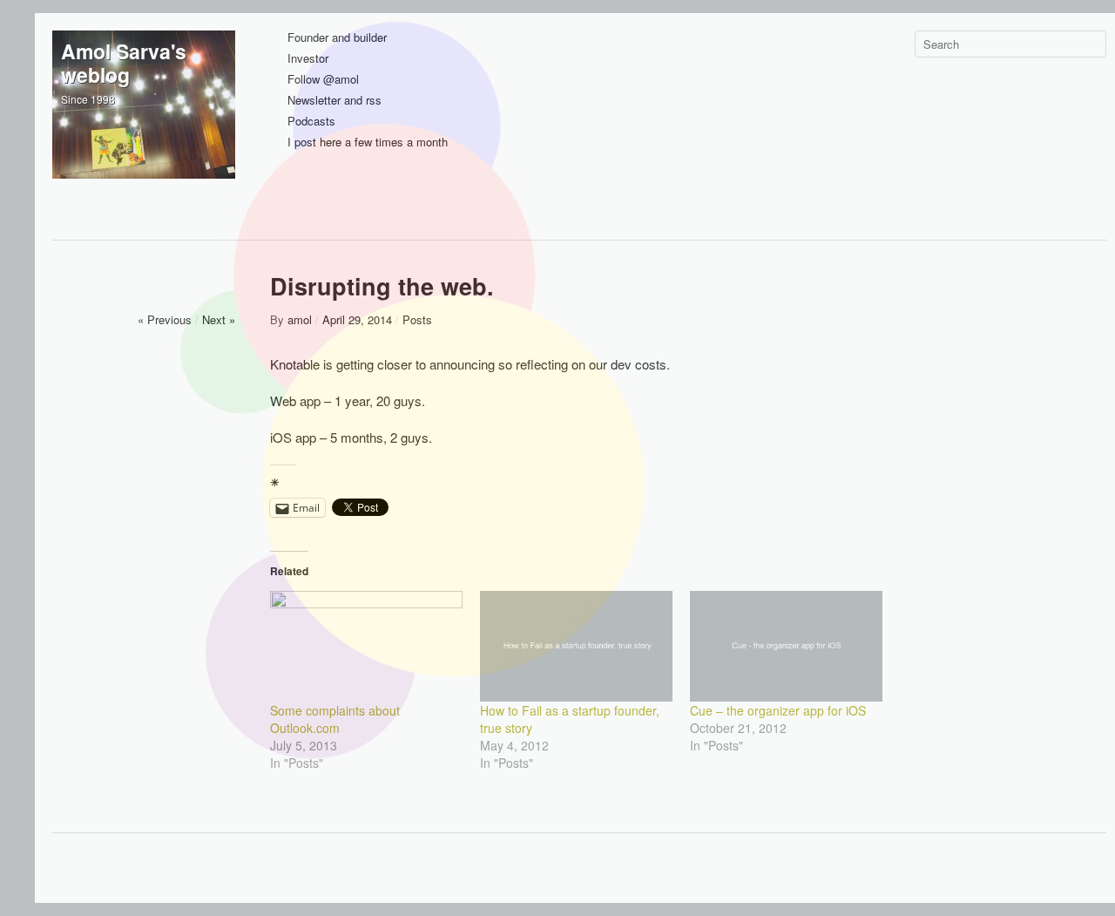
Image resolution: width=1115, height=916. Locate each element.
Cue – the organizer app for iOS (778, 710)
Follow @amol (323, 79)
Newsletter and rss (334, 100)
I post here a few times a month (367, 142)
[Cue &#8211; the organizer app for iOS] (786, 646)
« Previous (165, 319)
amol (299, 319)
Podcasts (311, 121)
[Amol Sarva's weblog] (143, 122)
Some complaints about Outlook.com (335, 719)
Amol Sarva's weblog (123, 63)
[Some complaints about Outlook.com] (366, 646)
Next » (218, 319)
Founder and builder (337, 38)
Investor (307, 58)
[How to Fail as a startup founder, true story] (576, 646)
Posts (417, 319)
